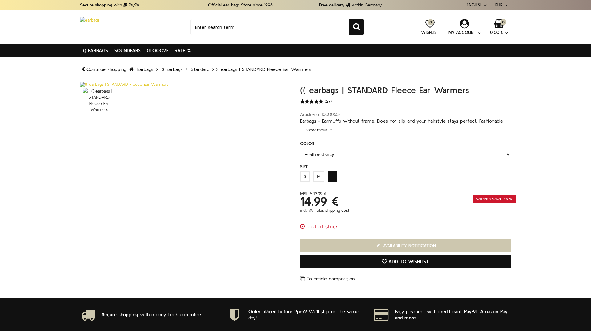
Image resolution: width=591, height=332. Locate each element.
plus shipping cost (333, 210)
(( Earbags (95, 50)
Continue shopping (106, 69)
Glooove (157, 50)
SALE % (183, 50)
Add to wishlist (408, 261)
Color (307, 143)
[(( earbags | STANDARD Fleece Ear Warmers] (185, 84)
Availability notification (408, 245)
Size (304, 166)
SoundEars (127, 50)
